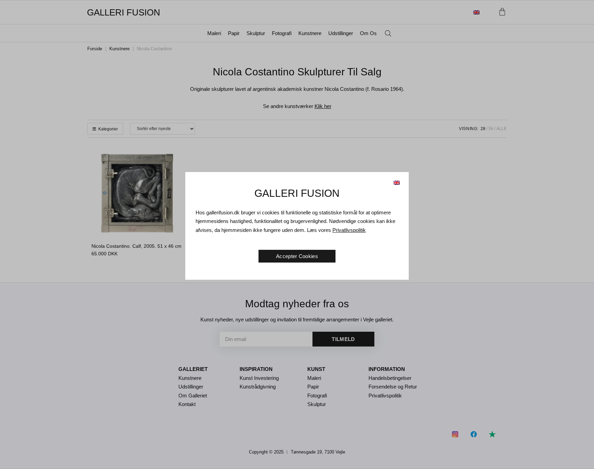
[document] (297, 234)
